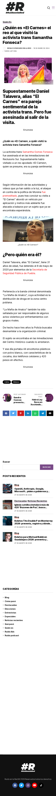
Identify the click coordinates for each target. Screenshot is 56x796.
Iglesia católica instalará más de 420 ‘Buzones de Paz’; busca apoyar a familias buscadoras (31, 507)
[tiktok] (41, 785)
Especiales (10, 616)
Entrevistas (10, 612)
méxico (16, 382)
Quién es (9, 628)
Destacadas (11, 605)
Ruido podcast (12, 635)
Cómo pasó (10, 601)
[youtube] (34, 785)
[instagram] (28, 785)
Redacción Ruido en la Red (19, 48)
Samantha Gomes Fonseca (37, 151)
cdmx (6, 382)
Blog (7, 597)
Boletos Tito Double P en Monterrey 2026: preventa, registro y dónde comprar (33, 523)
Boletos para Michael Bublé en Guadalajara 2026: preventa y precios (30, 539)
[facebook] (15, 785)
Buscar (6, 461)
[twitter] (21, 785)
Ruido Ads (9, 632)
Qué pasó (9, 624)
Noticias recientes (14, 620)
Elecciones (10, 609)
